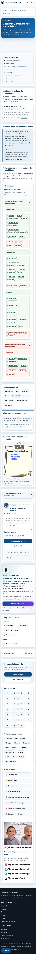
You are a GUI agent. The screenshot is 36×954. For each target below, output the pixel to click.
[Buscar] (27, 3)
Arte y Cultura (20, 738)
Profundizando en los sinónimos (16, 67)
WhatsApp (4, 915)
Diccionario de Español (9, 10)
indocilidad (6, 13)
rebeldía (23, 109)
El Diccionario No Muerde (9, 921)
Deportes (26, 743)
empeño (11, 265)
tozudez (11, 279)
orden (10, 245)
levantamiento (13, 309)
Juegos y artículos (7, 935)
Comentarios (10, 82)
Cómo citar (9, 73)
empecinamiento (13, 262)
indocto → (28, 653)
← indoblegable (9, 653)
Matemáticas (9, 752)
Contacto (4, 929)
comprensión (12, 285)
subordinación (13, 365)
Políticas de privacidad (12, 949)
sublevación (12, 312)
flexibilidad (23, 285)
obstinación (16, 109)
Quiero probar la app (18, 603)
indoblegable (8, 391)
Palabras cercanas (12, 70)
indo (17, 391)
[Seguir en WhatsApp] (17, 873)
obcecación (12, 269)
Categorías (4, 932)
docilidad (24, 118)
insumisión (12, 232)
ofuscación (22, 269)
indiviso (6, 396)
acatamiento (12, 332)
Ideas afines (10, 64)
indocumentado (22, 400)
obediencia (12, 361)
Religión (22, 757)
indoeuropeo (8, 405)
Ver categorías (18, 679)
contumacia (12, 258)
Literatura (23, 747)
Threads (3, 918)
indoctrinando (8, 400)
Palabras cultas (10, 757)
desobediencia (13, 218)
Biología (8, 743)
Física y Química (10, 747)
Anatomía (8, 738)
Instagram (4, 909)
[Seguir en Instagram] (17, 864)
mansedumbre (22, 358)
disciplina (11, 242)
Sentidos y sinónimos (13, 61)
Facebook (4, 906)
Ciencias (17, 743)
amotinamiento (13, 298)
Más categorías (10, 761)
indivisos (25, 391)
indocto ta (26, 396)
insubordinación (13, 229)
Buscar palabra (18, 674)
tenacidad (11, 276)
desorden (24, 218)
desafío (19, 215)
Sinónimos (22, 10)
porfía (20, 272)
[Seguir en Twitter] (17, 878)
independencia (13, 222)
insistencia (20, 265)
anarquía (11, 215)
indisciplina (7, 109)
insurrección (22, 232)
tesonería (21, 276)
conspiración (12, 302)
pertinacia (11, 272)
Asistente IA (10, 79)
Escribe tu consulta (10, 514)
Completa (10, 536)
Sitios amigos (5, 938)
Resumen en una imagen (14, 76)
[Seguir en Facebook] (17, 869)
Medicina (21, 752)
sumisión (18, 245)
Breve (22, 536)
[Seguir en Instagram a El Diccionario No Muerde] (18, 835)
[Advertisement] (18, 44)
